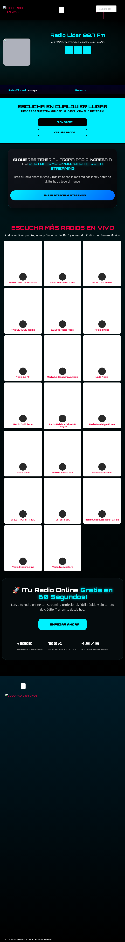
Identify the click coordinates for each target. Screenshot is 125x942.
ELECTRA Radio (102, 282)
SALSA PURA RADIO (23, 519)
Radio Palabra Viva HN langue (62, 425)
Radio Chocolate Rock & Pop (102, 519)
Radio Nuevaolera (62, 567)
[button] (61, 10)
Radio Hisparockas (23, 567)
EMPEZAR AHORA (64, 624)
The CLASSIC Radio (23, 330)
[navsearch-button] (97, 3)
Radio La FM (23, 377)
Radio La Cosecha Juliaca (62, 377)
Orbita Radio (23, 472)
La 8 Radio (102, 377)
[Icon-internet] (87, 50)
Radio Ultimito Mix (62, 472)
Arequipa (32, 90)
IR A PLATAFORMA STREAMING (65, 195)
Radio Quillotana (23, 424)
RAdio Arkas (102, 330)
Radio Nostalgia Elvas (102, 424)
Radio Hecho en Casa (62, 282)
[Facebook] (69, 50)
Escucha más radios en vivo (62, 227)
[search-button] (100, 15)
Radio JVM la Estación (23, 282)
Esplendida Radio (102, 472)
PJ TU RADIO (62, 519)
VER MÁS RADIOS (65, 132)
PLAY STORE (65, 122)
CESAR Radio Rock (62, 330)
